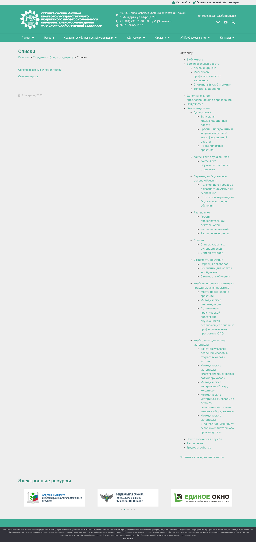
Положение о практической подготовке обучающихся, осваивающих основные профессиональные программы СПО (217, 321)
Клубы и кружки (205, 68)
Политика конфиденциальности (202, 457)
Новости (49, 37)
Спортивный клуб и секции (212, 84)
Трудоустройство (199, 447)
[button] (121, 509)
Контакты (225, 37)
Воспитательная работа (203, 63)
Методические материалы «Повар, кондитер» (214, 386)
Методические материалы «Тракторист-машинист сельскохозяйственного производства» (217, 424)
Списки (199, 240)
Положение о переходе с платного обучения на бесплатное (217, 189)
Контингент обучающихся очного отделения (215, 165)
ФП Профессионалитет (193, 37)
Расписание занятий (215, 229)
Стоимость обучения (208, 259)
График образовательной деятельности (213, 221)
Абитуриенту (134, 37)
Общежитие (195, 104)
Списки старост (28, 76)
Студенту (160, 37)
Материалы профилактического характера (207, 76)
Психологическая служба (204, 439)
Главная (26, 37)
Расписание (202, 212)
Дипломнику (202, 112)
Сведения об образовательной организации (88, 37)
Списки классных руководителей (40, 69)
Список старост (212, 252)
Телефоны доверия (207, 88)
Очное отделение (198, 108)
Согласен (128, 539)
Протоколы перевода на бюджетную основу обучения (217, 201)
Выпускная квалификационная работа (214, 121)
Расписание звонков (215, 233)
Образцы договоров (214, 264)
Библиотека (195, 59)
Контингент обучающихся (211, 157)
